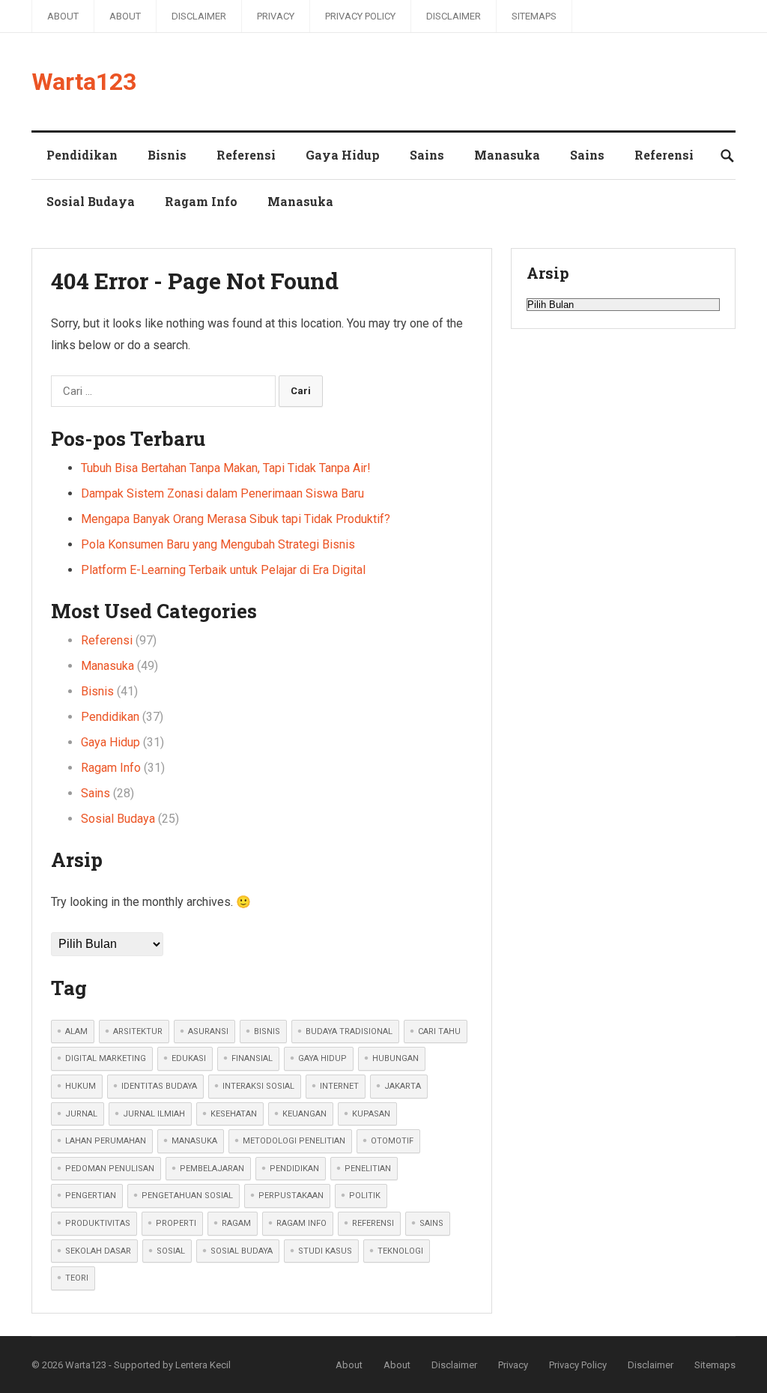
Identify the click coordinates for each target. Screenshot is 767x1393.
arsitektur (138, 1031)
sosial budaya (241, 1251)
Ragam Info (201, 201)
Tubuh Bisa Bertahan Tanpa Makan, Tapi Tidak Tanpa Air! (226, 468)
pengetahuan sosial (187, 1195)
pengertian (90, 1195)
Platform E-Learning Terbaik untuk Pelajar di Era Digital (223, 570)
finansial (252, 1058)
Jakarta (402, 1086)
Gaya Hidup (343, 155)
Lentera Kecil (203, 1365)
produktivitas (97, 1223)
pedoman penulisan (109, 1168)
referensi (373, 1223)
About (63, 16)
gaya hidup (322, 1058)
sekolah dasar (98, 1251)
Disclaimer (199, 16)
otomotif (392, 1141)
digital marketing (105, 1058)
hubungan (395, 1058)
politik (365, 1195)
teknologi (400, 1251)
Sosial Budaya (90, 201)
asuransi (208, 1031)
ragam (236, 1223)
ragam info (301, 1223)
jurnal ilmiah (154, 1114)
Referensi (246, 155)
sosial (171, 1251)
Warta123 (83, 81)
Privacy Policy (360, 16)
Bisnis (167, 155)
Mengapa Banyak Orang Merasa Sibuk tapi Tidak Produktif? (235, 519)
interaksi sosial (258, 1086)
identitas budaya (159, 1086)
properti (176, 1223)
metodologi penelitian (294, 1141)
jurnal (81, 1114)
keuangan (304, 1114)
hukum (80, 1086)
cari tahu (439, 1031)
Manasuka (507, 155)
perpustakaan (291, 1195)
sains (431, 1223)
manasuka (194, 1141)
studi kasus (325, 1251)
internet (339, 1086)
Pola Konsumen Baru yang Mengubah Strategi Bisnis (218, 544)
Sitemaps (534, 16)
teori (76, 1278)
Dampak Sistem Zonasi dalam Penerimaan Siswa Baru (222, 493)
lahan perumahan (105, 1141)
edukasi (189, 1058)
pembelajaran (212, 1168)
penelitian (368, 1168)
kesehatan (233, 1114)
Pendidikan (82, 155)
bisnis (267, 1031)
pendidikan (294, 1168)
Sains (427, 155)
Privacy (275, 16)
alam (76, 1031)
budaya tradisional (349, 1031)
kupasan (371, 1114)
